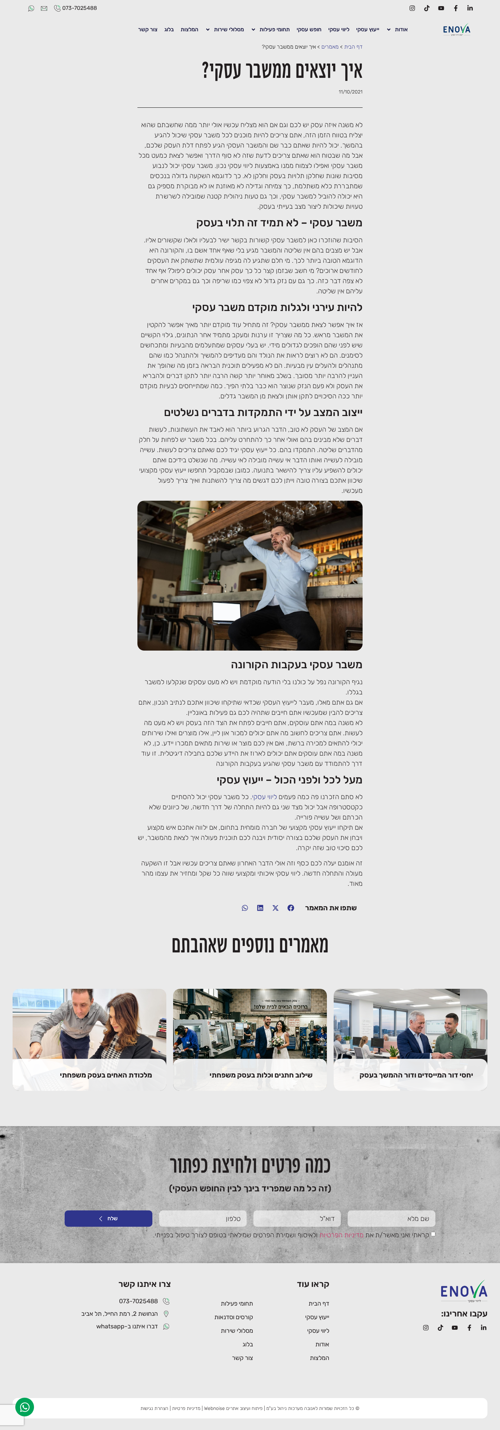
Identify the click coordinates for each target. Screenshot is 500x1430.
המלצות (189, 29)
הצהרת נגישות (154, 1408)
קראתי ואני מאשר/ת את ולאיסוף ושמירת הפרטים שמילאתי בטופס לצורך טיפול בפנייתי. (291, 1235)
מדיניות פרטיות (186, 1408)
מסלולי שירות (229, 29)
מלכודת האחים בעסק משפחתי (106, 1061)
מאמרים (330, 47)
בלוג (169, 29)
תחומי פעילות (275, 29)
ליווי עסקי (338, 29)
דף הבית (353, 47)
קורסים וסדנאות (233, 1317)
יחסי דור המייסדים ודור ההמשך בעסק (416, 1061)
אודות (401, 29)
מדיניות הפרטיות (341, 1235)
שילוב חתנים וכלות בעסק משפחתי (261, 1061)
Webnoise (214, 1408)
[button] (290, 907)
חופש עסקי (309, 29)
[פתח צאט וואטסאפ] (24, 1407)
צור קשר (147, 29)
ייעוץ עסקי (367, 29)
